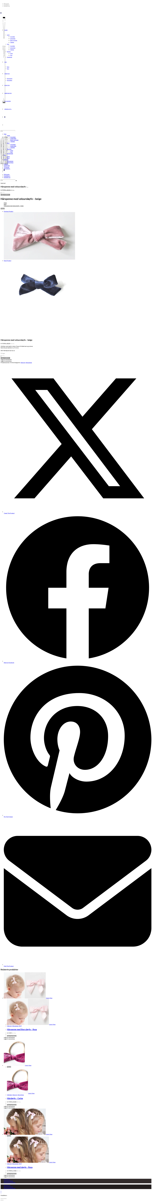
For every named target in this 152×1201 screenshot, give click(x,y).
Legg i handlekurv (5, 194)
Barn (8, 158)
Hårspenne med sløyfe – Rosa (19, 1167)
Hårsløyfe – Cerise (15, 1098)
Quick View (49, 998)
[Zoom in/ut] (1, 1198)
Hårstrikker (10, 162)
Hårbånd (9, 1095)
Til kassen (6, 167)
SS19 (20, 1026)
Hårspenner (10, 161)
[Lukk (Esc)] (5, 1198)
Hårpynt (6, 159)
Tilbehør (12, 141)
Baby (8, 156)
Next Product (7, 260)
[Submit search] (16, 180)
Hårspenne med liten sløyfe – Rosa (22, 1029)
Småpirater (7, 165)
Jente (8, 135)
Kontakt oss (7, 6)
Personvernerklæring (9, 1182)
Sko (5, 155)
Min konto (6, 3)
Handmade (10, 153)
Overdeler (13, 137)
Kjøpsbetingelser (8, 1181)
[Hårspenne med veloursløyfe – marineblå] (39, 308)
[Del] (4, 1198)
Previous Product (8, 211)
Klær (5, 134)
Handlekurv (7, 4)
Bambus (9, 149)
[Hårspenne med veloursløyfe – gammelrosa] (39, 259)
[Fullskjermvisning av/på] (2, 1198)
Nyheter (6, 164)
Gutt (8, 143)
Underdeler (13, 138)
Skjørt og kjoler (14, 140)
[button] (6, 359)
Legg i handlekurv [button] (11, 1036)
